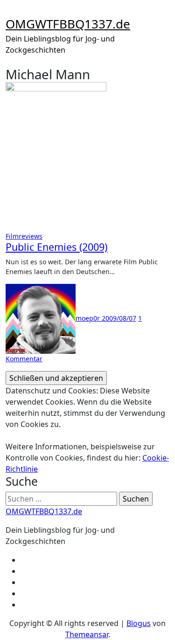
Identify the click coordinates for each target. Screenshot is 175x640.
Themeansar (86, 634)
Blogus (138, 623)
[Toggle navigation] (12, 12)
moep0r (89, 318)
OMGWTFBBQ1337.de (68, 23)
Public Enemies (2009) (56, 247)
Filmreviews (24, 236)
